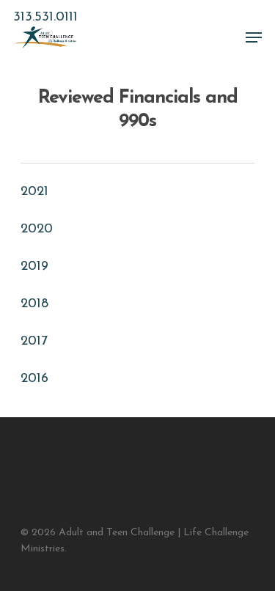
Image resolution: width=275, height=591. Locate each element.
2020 (37, 229)
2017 (34, 341)
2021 (34, 192)
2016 (34, 379)
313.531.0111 (45, 17)
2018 (34, 304)
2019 (34, 267)
